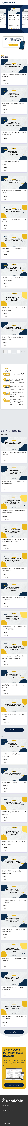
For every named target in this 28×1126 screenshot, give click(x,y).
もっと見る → (14, 729)
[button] (5, 28)
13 (18, 352)
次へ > (23, 351)
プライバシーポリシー (8, 1110)
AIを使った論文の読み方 (18, 374)
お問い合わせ (5, 1105)
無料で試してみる (14, 1085)
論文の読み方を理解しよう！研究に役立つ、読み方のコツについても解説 (16, 401)
